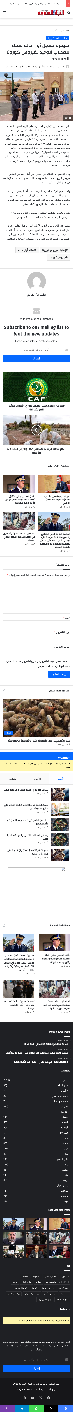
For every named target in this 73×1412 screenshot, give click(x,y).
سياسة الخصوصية (25, 1389)
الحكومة (36, 1276)
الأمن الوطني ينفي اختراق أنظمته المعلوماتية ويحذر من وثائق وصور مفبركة (20, 499)
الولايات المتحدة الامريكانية (57, 1282)
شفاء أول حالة (26, 250)
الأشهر (61, 778)
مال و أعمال (62, 1185)
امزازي (38, 1282)
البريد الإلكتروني (62, 632)
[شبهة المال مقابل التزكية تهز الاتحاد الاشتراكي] (13, 1238)
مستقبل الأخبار (50, 1293)
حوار (66, 1153)
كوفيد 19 (65, 1293)
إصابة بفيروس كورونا (54, 250)
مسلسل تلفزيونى (31, 1293)
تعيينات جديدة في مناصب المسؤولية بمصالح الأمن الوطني (57, 499)
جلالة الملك (26, 1282)
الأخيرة (37, 778)
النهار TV (64, 1132)
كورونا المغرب (21, 1288)
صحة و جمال (59, 1101)
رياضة (65, 1164)
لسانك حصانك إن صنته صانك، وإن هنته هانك (26, 790)
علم (66, 1175)
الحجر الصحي (50, 1276)
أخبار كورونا (53, 38)
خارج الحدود (62, 1159)
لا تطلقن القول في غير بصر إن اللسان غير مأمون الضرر (27, 822)
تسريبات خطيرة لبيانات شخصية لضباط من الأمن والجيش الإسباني (19, 1005)
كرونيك (64, 1180)
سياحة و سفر (59, 1095)
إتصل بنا (39, 1389)
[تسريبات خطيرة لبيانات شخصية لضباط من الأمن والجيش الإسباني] (18, 989)
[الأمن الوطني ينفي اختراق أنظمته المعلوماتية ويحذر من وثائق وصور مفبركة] (19, 484)
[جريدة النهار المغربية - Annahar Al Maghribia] (51, 12)
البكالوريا (65, 1276)
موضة (65, 1201)
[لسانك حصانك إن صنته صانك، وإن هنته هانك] (60, 794)
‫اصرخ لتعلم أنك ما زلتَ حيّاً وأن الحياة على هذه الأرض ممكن (27, 852)
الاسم (66, 617)
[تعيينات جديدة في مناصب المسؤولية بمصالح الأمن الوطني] (54, 484)
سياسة (65, 1169)
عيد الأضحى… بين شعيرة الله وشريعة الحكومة (39, 740)
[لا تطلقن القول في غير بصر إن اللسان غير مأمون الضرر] (60, 824)
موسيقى (64, 1196)
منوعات (64, 1190)
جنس (14, 1282)
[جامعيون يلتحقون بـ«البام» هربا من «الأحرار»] (59, 1251)
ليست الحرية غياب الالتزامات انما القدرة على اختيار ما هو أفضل (26, 807)
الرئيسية (63, 30)
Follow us (65, 1309)
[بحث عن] (68, 14)
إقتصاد (65, 1117)
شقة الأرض (64, 1288)
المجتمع (64, 1127)
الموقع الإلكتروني (62, 646)
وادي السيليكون (45, 1299)
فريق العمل (50, 1389)
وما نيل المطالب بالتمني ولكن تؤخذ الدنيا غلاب (27, 837)
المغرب (25, 1276)
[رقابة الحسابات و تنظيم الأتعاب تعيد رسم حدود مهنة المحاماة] (13, 1251)
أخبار (55, 30)
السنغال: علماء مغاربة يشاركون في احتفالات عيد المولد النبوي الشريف (19, 536)
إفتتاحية (64, 1111)
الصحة (65, 1122)
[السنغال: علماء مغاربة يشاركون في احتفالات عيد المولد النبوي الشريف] (19, 521)
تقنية (66, 1138)
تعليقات (12, 778)
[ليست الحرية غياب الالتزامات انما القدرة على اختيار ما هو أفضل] (60, 809)
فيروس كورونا (58, 257)
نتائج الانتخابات (62, 1299)
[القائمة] (4, 14)
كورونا (34, 1288)
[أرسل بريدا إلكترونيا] (51, 66)
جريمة (65, 1148)
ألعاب (63, 1090)
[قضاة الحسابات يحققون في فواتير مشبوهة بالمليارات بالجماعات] (36, 1251)
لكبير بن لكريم (59, 66)
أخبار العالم (63, 1085)
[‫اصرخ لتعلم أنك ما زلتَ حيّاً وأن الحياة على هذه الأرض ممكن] (60, 855)
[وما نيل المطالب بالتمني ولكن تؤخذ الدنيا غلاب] (60, 839)
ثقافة (65, 1143)
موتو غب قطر (14, 1293)
